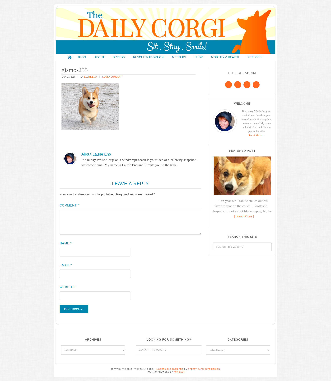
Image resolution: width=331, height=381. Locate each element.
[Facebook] (228, 84)
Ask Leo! (179, 372)
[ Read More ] (244, 216)
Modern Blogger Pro (170, 369)
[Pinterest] (237, 84)
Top (322, 372)
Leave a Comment (112, 77)
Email (66, 265)
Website (67, 287)
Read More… (256, 135)
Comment (69, 205)
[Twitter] (246, 84)
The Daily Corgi (165, 31)
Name (66, 243)
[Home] (69, 57)
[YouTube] (256, 84)
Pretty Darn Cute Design (204, 369)
